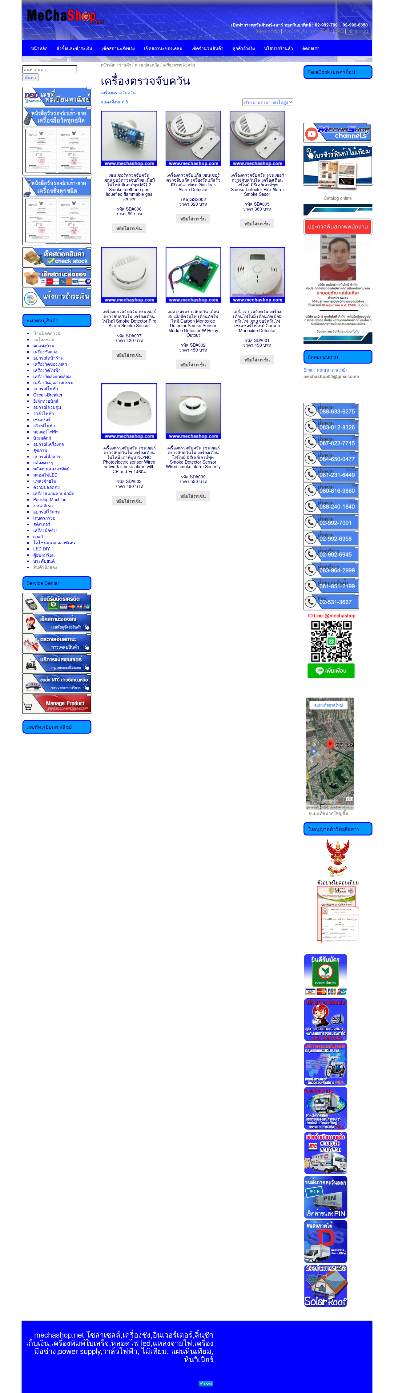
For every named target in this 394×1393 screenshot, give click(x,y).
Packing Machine (49, 499)
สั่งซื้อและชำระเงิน (74, 48)
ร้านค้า (125, 65)
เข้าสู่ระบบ (358, 31)
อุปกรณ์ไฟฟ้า (45, 388)
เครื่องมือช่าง (45, 530)
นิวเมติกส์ (42, 438)
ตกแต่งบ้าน (43, 345)
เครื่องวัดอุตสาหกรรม (53, 382)
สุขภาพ (40, 450)
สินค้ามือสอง (45, 567)
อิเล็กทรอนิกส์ (45, 401)
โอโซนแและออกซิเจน (54, 542)
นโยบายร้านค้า (278, 48)
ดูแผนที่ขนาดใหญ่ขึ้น (326, 813)
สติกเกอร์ (41, 524)
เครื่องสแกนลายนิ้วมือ (53, 493)
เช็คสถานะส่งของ (118, 48)
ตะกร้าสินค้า (295, 31)
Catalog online (338, 198)
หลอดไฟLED (45, 475)
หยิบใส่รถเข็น (129, 228)
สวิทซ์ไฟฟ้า (44, 425)
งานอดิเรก (43, 505)
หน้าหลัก (39, 48)
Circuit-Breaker (47, 395)
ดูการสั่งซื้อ (321, 31)
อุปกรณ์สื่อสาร (46, 456)
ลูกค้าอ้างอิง (244, 48)
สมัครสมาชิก (267, 31)
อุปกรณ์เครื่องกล (48, 444)
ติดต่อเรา (311, 48)
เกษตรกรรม (44, 518)
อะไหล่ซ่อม (43, 339)
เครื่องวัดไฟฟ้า (47, 370)
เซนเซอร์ (41, 419)
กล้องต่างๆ (43, 462)
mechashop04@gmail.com (331, 376)
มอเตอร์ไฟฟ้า (45, 432)
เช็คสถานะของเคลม (163, 48)
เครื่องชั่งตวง (45, 351)
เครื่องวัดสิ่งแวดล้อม (52, 376)
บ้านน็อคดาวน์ (47, 333)
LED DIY (41, 549)
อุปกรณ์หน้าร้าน (48, 358)
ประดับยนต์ (44, 561)
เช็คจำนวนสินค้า (207, 48)
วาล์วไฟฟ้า (43, 413)
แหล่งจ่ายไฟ (44, 481)
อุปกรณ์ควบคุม (47, 407)
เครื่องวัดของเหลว (50, 364)
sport (38, 536)
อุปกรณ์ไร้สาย (46, 512)
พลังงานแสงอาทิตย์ (51, 468)
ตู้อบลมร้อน (44, 555)
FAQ (339, 31)
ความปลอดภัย (46, 487)
